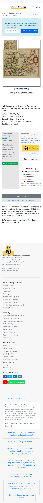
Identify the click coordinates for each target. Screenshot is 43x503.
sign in (38, 140)
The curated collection (10, 327)
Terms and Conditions (10, 335)
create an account (27, 142)
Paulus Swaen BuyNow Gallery (13, 315)
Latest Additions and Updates (13, 321)
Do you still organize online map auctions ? (21, 496)
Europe (11, 13)
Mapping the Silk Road (10, 308)
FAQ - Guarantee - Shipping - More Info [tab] (21, 200)
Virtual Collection (9, 362)
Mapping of (7, 291)
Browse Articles (8, 285)
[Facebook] (5, 376)
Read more (36, 185)
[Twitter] (10, 376)
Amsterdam (7, 368)
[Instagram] (20, 376)
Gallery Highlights (9, 324)
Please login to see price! (27, 23)
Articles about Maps (9, 288)
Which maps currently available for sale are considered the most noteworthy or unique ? (21, 485)
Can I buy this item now (11, 318)
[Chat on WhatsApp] (16, 382)
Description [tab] (21, 196)
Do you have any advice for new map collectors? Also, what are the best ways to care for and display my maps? (21, 464)
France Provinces (11, 15)
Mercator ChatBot (9, 332)
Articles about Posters (10, 299)
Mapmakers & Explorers (11, 297)
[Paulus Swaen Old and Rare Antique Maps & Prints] (18, 7)
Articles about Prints (10, 302)
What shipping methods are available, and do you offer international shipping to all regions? (21, 451)
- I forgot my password (10, 351)
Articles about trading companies (14, 305)
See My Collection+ (31, 153)
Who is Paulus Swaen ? (16, 398)
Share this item (31, 159)
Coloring (6, 294)
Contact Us (7, 338)
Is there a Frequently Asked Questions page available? (21, 475)
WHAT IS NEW (8, 354)
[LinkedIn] (15, 376)
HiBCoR (5, 365)
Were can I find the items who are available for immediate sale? (21, 433)
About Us (6, 345)
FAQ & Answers (8, 329)
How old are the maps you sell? (19, 442)
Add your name (8, 147)
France (18, 13)
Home (4, 13)
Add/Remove (33, 148)
